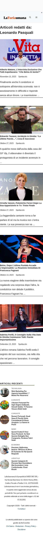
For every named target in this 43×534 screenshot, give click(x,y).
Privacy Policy (30, 526)
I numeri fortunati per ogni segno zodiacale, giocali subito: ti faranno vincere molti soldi (21, 406)
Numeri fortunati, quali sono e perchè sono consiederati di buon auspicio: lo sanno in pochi (20, 420)
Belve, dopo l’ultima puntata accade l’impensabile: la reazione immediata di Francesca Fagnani (20, 268)
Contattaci (21, 509)
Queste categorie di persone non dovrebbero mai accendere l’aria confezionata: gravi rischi (21, 465)
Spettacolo (22, 77)
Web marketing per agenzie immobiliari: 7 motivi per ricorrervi (20, 393)
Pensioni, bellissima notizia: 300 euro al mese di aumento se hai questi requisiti (21, 450)
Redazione (19, 526)
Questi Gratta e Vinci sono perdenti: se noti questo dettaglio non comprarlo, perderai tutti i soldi (22, 436)
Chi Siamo (10, 526)
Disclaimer (22, 529)
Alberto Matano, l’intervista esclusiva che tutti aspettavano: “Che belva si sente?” (21, 70)
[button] (30, 17)
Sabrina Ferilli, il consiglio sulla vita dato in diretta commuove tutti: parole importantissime (20, 337)
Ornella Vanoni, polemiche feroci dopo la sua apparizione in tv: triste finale (21, 204)
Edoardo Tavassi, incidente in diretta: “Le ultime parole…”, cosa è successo (20, 137)
